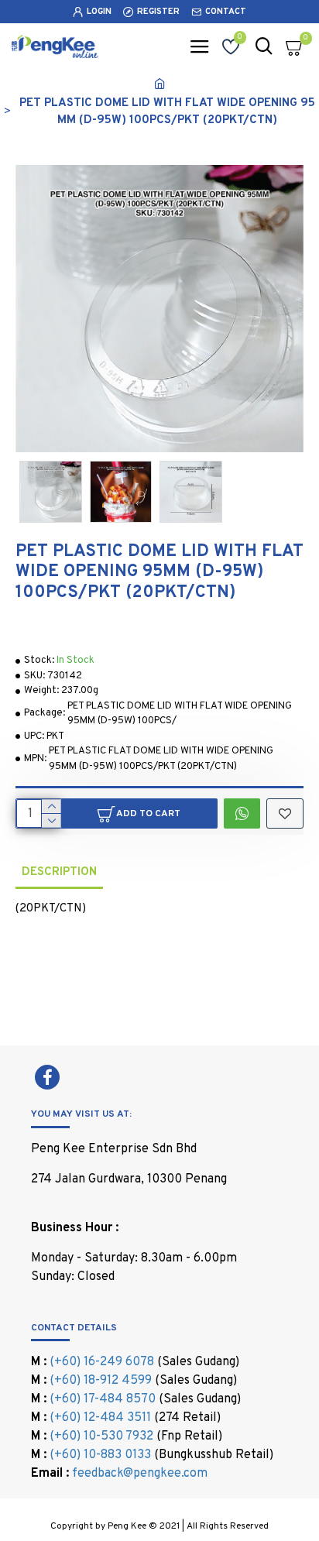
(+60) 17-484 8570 (103, 1399)
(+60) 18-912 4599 (101, 1380)
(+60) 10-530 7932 (101, 1436)
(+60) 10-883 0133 (100, 1455)
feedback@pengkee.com (140, 1473)
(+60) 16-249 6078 (102, 1362)
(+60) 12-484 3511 (100, 1418)
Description (59, 872)
